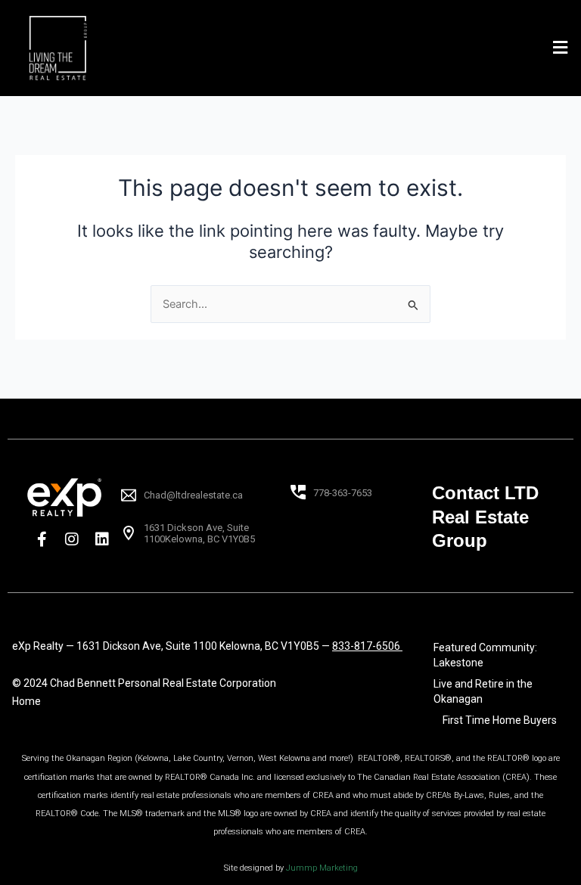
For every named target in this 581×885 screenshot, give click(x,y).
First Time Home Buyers (500, 720)
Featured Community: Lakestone (485, 655)
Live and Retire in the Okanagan (483, 691)
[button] (560, 48)
